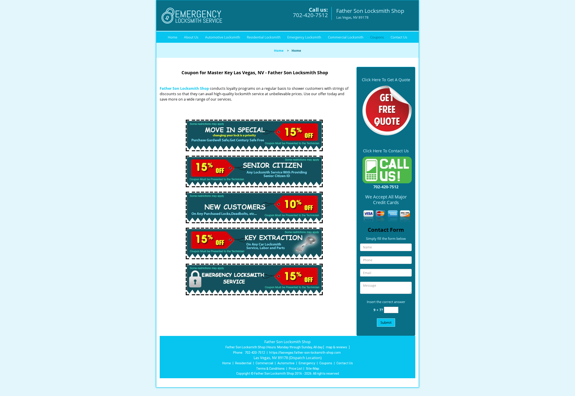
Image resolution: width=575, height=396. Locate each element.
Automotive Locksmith (222, 37)
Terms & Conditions (270, 368)
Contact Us (399, 37)
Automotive (285, 363)
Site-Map (312, 368)
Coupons (377, 37)
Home (172, 37)
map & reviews (337, 347)
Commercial (264, 363)
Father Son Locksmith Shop (184, 88)
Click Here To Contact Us (386, 150)
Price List (295, 368)
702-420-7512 (310, 15)
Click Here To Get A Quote (386, 79)
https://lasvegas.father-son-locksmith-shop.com (305, 352)
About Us (191, 37)
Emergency (307, 363)
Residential (243, 363)
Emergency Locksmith (304, 37)
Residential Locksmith (264, 37)
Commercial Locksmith (345, 37)
